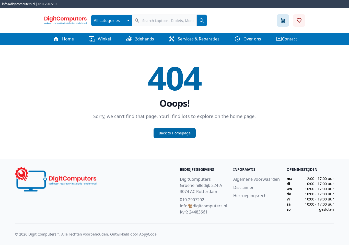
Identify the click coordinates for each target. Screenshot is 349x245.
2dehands (144, 39)
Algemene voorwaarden (256, 179)
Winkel (104, 39)
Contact (289, 39)
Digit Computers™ (43, 234)
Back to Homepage (175, 133)
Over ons (252, 39)
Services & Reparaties (198, 39)
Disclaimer (243, 187)
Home (68, 39)
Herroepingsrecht (250, 195)
